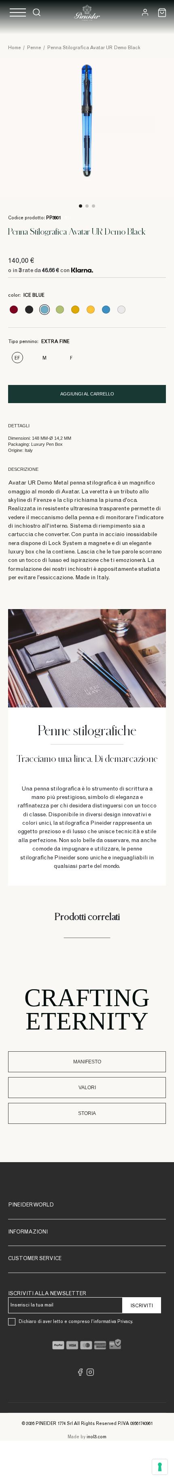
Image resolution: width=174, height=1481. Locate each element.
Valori (87, 1087)
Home (14, 48)
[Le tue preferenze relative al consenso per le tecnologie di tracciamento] (160, 1467)
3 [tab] (93, 206)
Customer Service (35, 1259)
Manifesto (87, 1062)
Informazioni (28, 1232)
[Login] (145, 12)
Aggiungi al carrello (87, 393)
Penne (34, 48)
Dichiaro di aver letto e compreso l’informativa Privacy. (76, 1322)
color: (26, 295)
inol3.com (96, 1437)
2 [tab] (87, 206)
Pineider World (31, 1205)
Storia (87, 1113)
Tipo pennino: (39, 341)
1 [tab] (80, 206)
